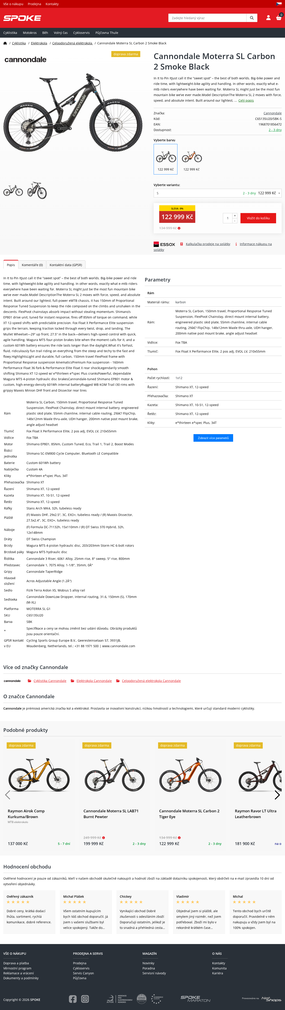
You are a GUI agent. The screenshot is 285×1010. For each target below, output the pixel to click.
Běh (45, 33)
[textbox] (217, 193)
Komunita (219, 968)
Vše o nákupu (13, 4)
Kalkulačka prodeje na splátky (208, 244)
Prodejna (34, 4)
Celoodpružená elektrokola (72, 43)
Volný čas (61, 33)
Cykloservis (81, 33)
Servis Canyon (83, 973)
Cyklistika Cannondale (50, 681)
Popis (11, 265)
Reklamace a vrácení (18, 973)
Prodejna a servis (88, 953)
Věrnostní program (17, 968)
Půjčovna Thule (107, 33)
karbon (180, 302)
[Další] (277, 795)
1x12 (178, 378)
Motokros (30, 33)
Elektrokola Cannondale (94, 681)
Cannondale (273, 113)
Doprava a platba (16, 963)
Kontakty (52, 4)
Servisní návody (154, 973)
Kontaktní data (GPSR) (66, 265)
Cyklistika (10, 33)
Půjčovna (79, 978)
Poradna (148, 968)
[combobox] (218, 193)
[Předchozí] (8, 795)
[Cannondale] (15, 680)
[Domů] (5, 43)
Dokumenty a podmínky (21, 978)
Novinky (148, 963)
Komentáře (32, 265)
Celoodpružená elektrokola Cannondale (151, 681)
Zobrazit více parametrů (213, 438)
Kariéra (217, 973)
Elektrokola (39, 43)
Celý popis (246, 100)
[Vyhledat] (251, 18)
